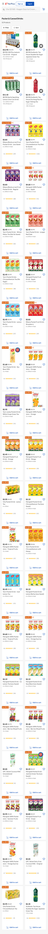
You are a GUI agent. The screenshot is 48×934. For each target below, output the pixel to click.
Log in (30, 4)
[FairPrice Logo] (10, 3)
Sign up (20, 4)
